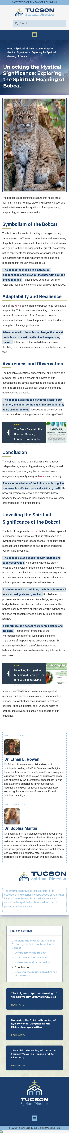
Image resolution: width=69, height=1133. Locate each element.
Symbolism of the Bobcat (30, 952)
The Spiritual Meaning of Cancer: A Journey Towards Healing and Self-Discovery (33, 1054)
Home (9, 48)
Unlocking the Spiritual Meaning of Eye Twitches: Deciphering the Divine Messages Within (33, 1024)
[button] (34, 34)
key (17, 305)
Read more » (18, 1005)
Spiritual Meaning (25, 48)
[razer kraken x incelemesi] (34, 1131)
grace (43, 476)
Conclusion (22, 967)
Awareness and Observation (32, 962)
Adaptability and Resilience (31, 957)
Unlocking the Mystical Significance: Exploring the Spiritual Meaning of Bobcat (34, 944)
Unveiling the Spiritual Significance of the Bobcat (35, 973)
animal (34, 531)
